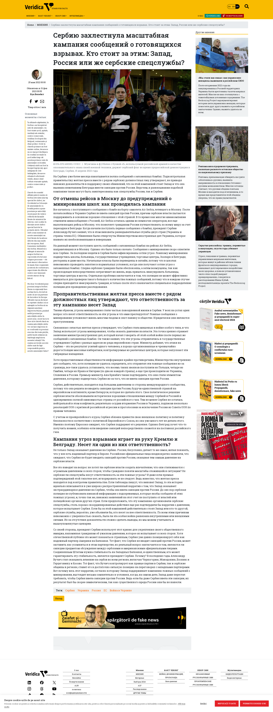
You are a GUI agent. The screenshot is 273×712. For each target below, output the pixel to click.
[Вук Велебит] (37, 74)
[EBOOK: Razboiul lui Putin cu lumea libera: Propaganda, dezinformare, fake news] (222, 389)
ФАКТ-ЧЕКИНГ (44, 16)
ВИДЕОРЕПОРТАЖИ (234, 674)
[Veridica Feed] (54, 694)
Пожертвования (234, 16)
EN (233, 6)
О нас (200, 16)
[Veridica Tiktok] (29, 694)
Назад (58, 598)
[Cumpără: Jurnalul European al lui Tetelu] (222, 434)
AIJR (77, 685)
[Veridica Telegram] (42, 694)
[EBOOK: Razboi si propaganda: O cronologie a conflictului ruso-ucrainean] (222, 351)
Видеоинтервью (234, 678)
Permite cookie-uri (254, 703)
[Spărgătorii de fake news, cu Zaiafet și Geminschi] (122, 617)
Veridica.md (214, 16)
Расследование (139, 689)
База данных (171, 681)
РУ (237, 6)
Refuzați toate (227, 703)
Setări (203, 703)
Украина (83, 590)
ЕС (105, 590)
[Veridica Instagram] (29, 688)
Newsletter (76, 678)
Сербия (70, 590)
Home (30, 24)
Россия (96, 590)
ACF (139, 685)
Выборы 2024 (140, 682)
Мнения (30, 16)
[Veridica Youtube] (54, 688)
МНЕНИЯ (42, 24)
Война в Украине (121, 590)
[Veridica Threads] (42, 688)
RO (229, 6)
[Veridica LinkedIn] (29, 682)
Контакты (76, 674)
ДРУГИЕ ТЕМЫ (139, 693)
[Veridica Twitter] (54, 682)
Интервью (139, 678)
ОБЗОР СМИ (60, 16)
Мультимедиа (76, 16)
